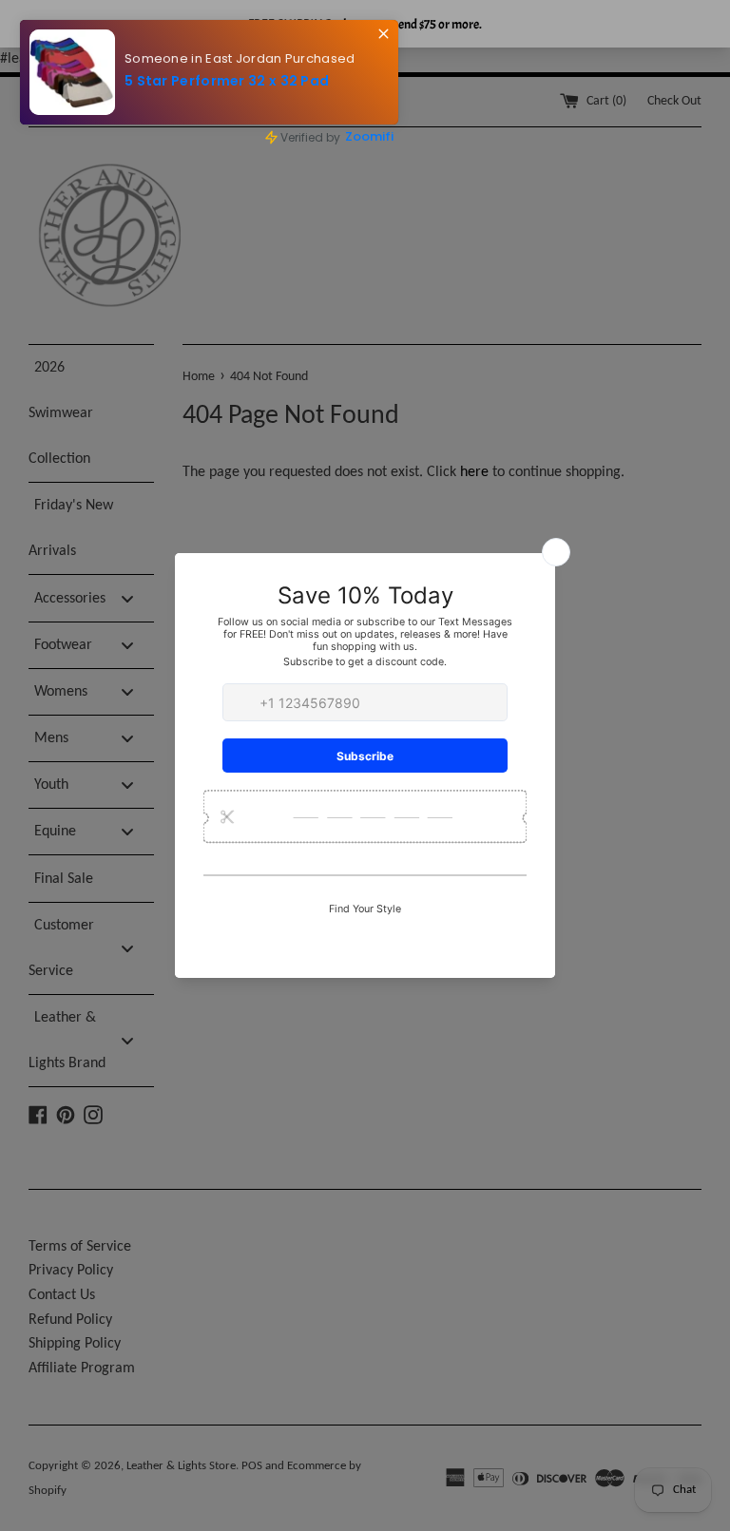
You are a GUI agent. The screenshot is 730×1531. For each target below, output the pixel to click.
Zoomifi (353, 130)
